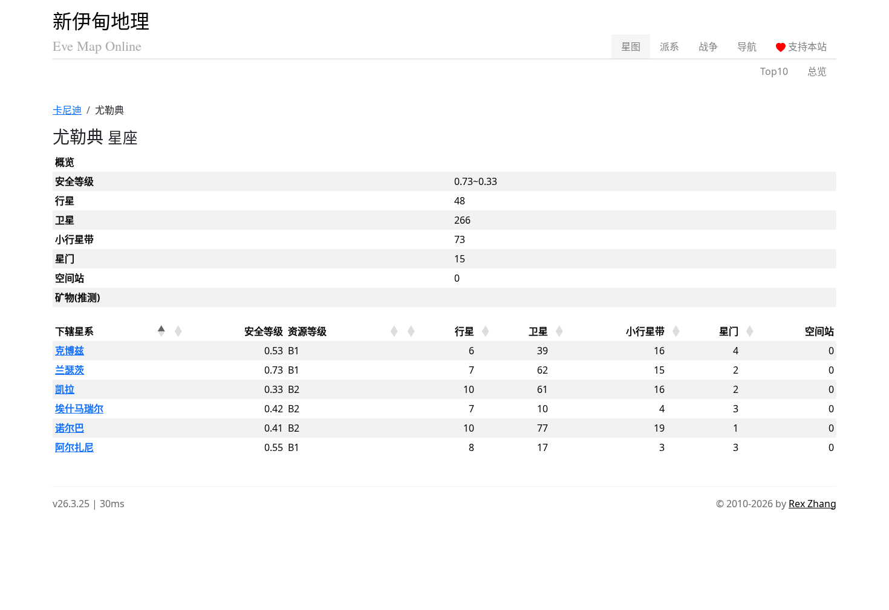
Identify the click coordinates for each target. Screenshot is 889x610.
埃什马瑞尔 (79, 408)
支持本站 (806, 46)
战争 (708, 46)
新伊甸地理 (101, 21)
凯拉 (64, 389)
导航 (747, 46)
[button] (160, 331)
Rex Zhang (812, 503)
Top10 (774, 71)
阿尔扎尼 (74, 447)
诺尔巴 (69, 428)
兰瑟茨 (69, 370)
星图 (630, 46)
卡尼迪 (67, 110)
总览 (817, 71)
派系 (669, 46)
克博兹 (69, 350)
